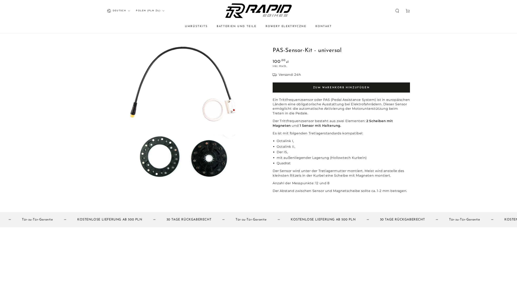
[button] (397, 10)
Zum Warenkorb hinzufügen (341, 87)
